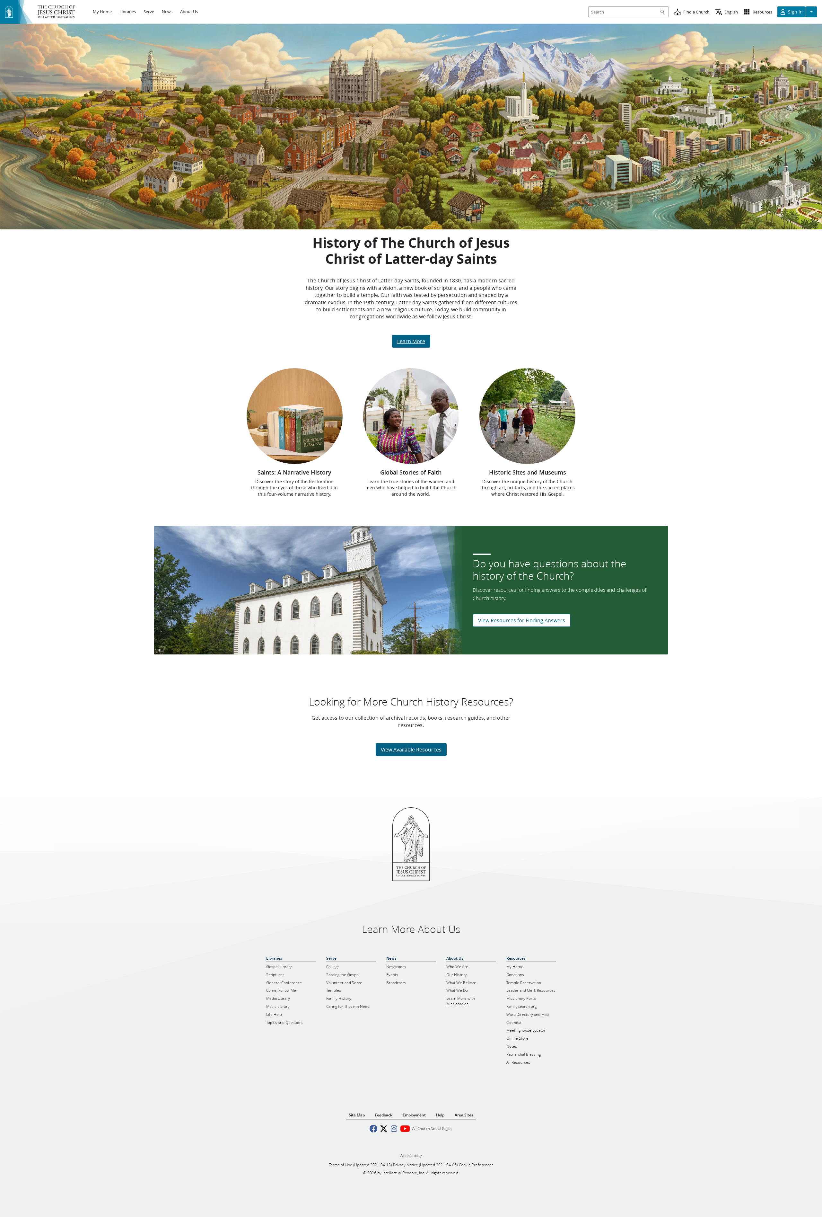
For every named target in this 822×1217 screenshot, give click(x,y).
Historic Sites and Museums (527, 472)
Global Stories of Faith (411, 472)
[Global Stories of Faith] (411, 416)
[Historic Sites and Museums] (527, 416)
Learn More (411, 341)
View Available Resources (411, 749)
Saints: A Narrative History (294, 472)
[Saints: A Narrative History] (295, 416)
